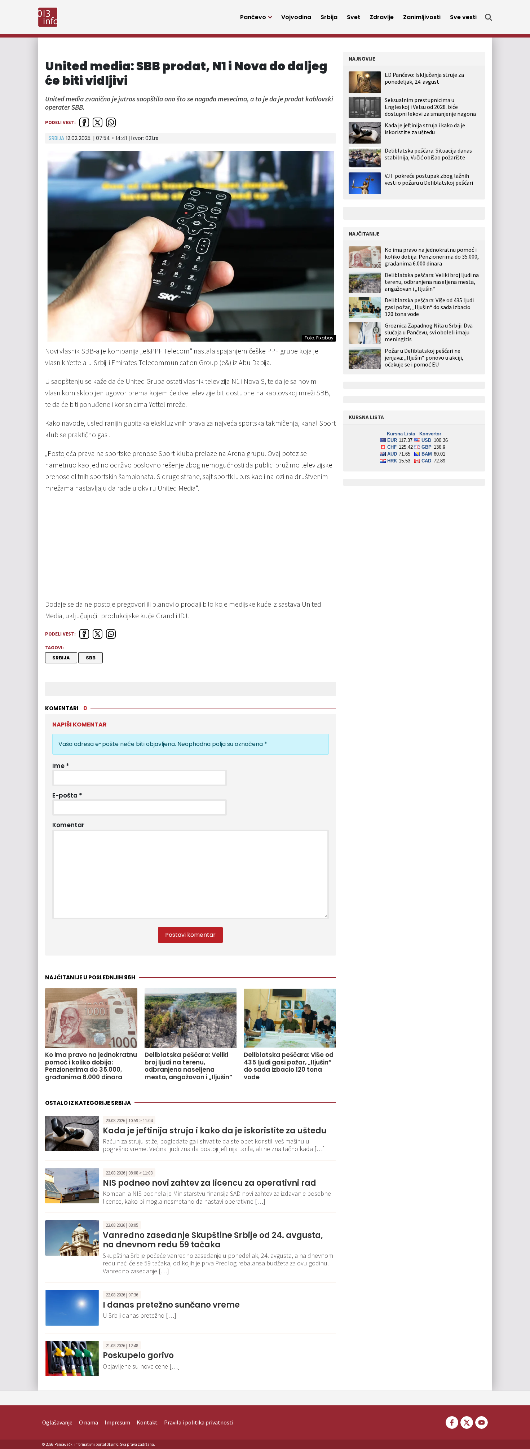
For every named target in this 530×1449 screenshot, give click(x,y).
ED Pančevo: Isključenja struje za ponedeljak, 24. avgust (424, 78)
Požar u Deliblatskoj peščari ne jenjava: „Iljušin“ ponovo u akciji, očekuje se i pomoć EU (424, 357)
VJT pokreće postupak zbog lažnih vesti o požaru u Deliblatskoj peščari (429, 179)
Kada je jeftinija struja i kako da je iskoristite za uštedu (215, 1130)
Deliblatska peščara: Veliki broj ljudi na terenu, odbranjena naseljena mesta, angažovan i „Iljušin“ (188, 1066)
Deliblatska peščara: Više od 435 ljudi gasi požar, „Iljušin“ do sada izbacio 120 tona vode (289, 1066)
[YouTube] (481, 1421)
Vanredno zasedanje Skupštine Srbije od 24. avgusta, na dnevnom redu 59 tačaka (213, 1240)
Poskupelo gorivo (138, 1355)
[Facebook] (452, 1421)
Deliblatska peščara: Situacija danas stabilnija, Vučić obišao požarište (428, 154)
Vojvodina (296, 17)
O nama (88, 1422)
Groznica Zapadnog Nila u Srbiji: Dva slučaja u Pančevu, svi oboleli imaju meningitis (429, 332)
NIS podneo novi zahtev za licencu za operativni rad (209, 1183)
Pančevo (253, 17)
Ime (60, 766)
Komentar (68, 825)
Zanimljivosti (422, 17)
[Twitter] (466, 1421)
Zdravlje (382, 17)
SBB (91, 657)
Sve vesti (463, 17)
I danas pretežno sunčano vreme (171, 1304)
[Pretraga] (488, 17)
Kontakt (147, 1422)
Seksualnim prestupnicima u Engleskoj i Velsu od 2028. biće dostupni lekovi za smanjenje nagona (430, 106)
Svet (353, 17)
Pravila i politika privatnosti (198, 1422)
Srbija (329, 17)
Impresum (117, 1422)
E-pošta (67, 795)
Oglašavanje (57, 1422)
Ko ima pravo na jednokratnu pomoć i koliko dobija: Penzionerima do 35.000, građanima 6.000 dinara (91, 1066)
